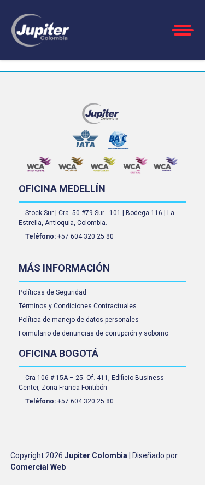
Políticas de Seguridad (52, 292)
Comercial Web (38, 467)
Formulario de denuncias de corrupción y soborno (93, 333)
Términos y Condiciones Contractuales (78, 306)
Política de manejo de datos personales (79, 320)
